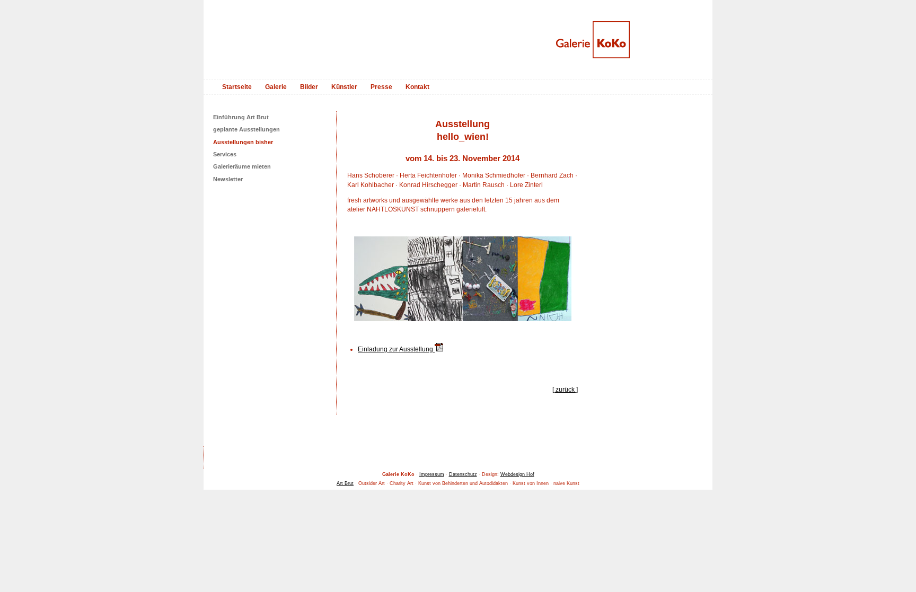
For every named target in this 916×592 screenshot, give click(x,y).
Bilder (309, 87)
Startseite (237, 87)
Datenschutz (463, 474)
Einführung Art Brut (241, 117)
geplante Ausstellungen (246, 129)
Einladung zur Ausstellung (396, 349)
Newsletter (228, 179)
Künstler (344, 87)
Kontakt (417, 87)
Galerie (276, 87)
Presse (381, 87)
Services (224, 154)
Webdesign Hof (517, 474)
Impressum (431, 474)
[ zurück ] (565, 389)
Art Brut (345, 483)
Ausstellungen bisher (243, 142)
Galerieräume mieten (242, 166)
